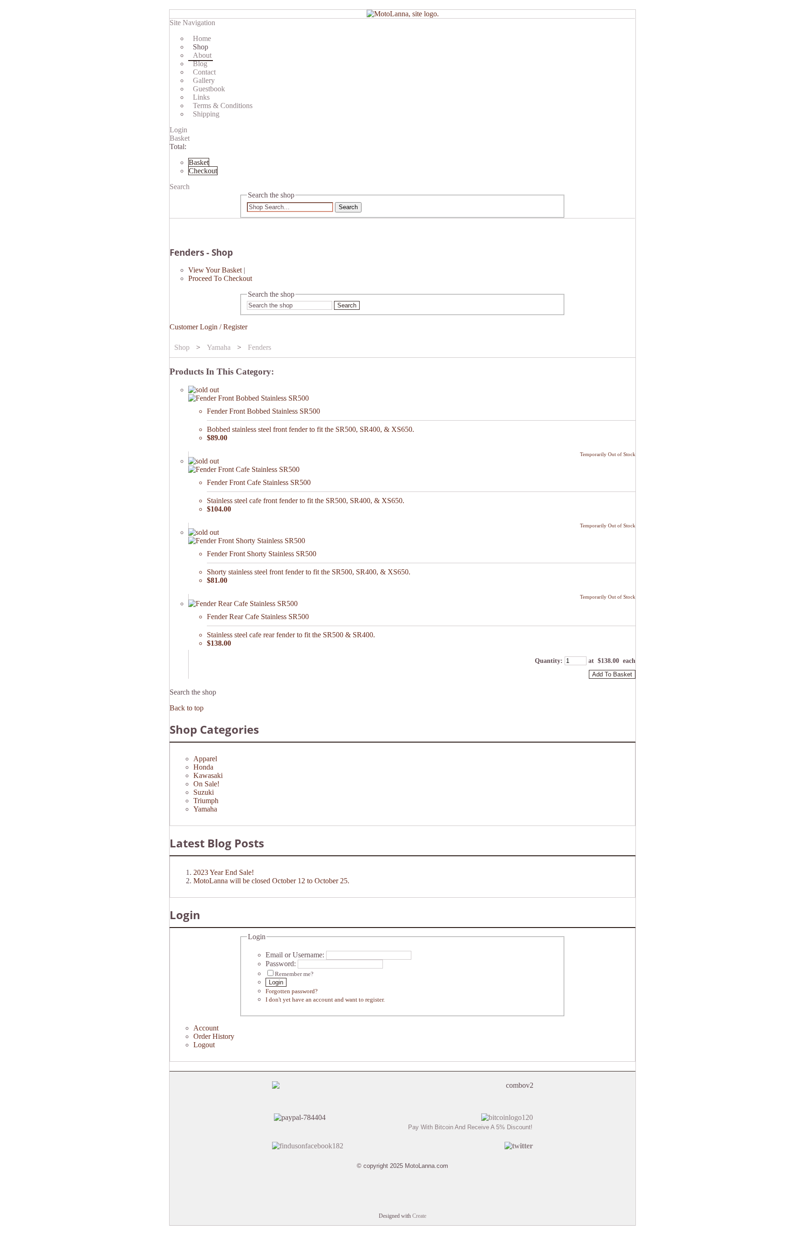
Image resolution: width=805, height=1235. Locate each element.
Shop (182, 347)
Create (419, 1216)
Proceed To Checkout (220, 278)
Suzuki (203, 792)
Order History (213, 1036)
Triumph (205, 801)
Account (205, 1028)
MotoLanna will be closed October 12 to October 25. (271, 881)
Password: (281, 964)
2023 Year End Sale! (223, 872)
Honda (203, 767)
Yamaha (219, 347)
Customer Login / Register (208, 327)
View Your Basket (215, 270)
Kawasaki (208, 775)
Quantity (547, 660)
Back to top (187, 708)
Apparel (205, 759)
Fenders (259, 347)
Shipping (206, 114)
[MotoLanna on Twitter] (519, 1146)
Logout (204, 1045)
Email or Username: (295, 955)
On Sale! (206, 784)
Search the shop (193, 692)
